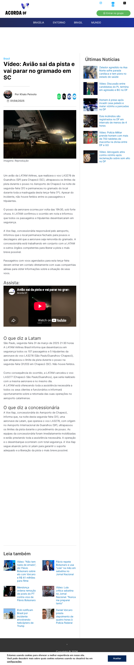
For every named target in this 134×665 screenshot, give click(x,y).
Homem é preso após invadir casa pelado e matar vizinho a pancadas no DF (114, 104)
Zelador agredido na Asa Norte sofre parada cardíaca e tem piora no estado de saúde (113, 72)
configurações (14, 661)
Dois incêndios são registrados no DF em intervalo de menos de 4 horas (113, 121)
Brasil (6, 58)
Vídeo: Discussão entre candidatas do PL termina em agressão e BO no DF (114, 86)
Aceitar (117, 658)
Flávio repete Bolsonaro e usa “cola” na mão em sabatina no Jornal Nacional (66, 568)
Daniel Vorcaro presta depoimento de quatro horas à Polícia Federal (64, 616)
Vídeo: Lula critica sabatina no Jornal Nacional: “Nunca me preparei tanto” (66, 595)
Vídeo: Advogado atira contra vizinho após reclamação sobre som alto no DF (114, 156)
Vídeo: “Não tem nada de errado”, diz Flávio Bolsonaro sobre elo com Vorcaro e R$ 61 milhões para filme (26, 571)
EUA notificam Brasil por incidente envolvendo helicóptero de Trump (25, 617)
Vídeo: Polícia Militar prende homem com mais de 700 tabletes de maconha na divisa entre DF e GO (113, 139)
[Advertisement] (68, 42)
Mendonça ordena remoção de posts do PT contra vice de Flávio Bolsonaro (26, 594)
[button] (59, 96)
